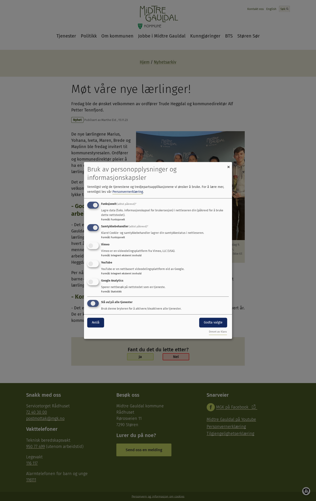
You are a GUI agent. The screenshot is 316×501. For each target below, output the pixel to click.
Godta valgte (213, 322)
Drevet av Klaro (218, 331)
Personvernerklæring (127, 192)
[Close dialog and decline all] (228, 165)
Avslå (95, 322)
